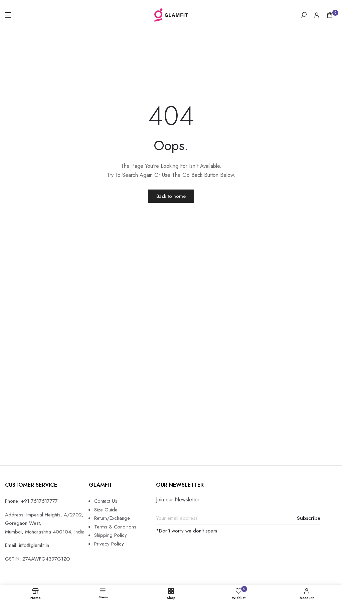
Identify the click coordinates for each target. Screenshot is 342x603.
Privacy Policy (109, 544)
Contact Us (105, 501)
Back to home (171, 196)
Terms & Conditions (115, 526)
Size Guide (106, 509)
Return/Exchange (112, 518)
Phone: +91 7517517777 (31, 501)
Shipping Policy (110, 535)
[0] (329, 15)
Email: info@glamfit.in (27, 545)
